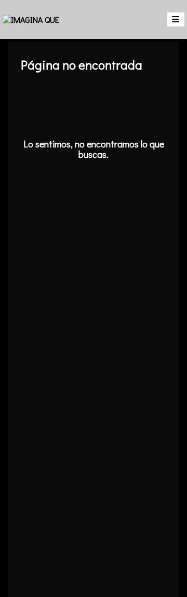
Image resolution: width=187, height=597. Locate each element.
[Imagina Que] (31, 19)
